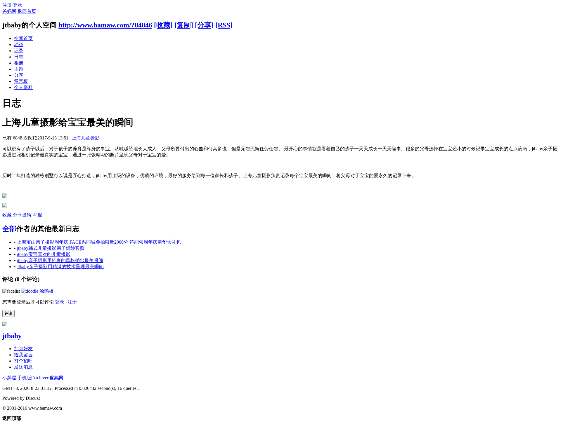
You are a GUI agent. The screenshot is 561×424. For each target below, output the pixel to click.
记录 (18, 50)
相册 (18, 62)
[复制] (183, 25)
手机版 (24, 377)
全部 (9, 229)
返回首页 (27, 11)
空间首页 (23, 38)
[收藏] (163, 25)
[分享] (204, 25)
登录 (17, 5)
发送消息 (23, 366)
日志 (18, 56)
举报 (37, 214)
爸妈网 (9, 11)
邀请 (27, 214)
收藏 (7, 214)
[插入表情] (11, 291)
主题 (18, 69)
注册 (7, 5)
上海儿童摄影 (86, 137)
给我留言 (23, 354)
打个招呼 (23, 360)
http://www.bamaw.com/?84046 (105, 25)
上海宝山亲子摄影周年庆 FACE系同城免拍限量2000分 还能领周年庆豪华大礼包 (99, 242)
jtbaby (12, 336)
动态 (18, 44)
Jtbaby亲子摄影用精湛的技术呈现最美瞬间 (60, 266)
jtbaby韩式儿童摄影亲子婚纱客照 (50, 248)
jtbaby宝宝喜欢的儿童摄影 (43, 254)
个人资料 (23, 87)
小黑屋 (9, 377)
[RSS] (224, 25)
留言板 (21, 81)
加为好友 (23, 348)
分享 (18, 75)
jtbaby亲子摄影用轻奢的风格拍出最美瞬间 (60, 260)
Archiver (40, 377)
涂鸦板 (45, 291)
